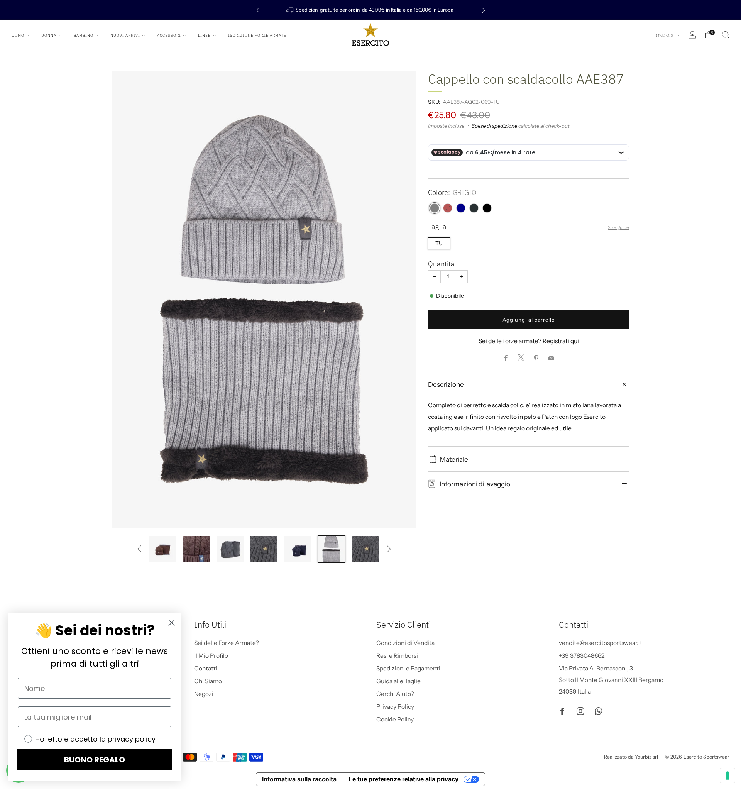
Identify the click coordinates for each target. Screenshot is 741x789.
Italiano (665, 35)
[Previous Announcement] (258, 10)
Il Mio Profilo (211, 655)
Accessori (169, 35)
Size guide (618, 227)
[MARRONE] (447, 208)
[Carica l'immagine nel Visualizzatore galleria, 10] (331, 549)
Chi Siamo (208, 681)
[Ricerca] (725, 35)
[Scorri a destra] (388, 549)
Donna (48, 35)
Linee (204, 35)
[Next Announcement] (484, 10)
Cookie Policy (395, 719)
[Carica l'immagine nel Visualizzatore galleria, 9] (298, 549)
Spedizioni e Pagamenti (408, 668)
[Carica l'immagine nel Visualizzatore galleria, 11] (365, 549)
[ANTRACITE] (474, 208)
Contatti (205, 668)
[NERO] (487, 208)
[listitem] (370, 9)
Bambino (83, 35)
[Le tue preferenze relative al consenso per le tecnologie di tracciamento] (727, 775)
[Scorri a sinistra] (139, 549)
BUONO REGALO (94, 759)
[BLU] (461, 208)
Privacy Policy (395, 706)
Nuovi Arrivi (125, 35)
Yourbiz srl (646, 757)
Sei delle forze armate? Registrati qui (529, 341)
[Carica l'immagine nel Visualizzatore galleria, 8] (264, 549)
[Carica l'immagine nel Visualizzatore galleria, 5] (163, 549)
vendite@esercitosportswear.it (600, 643)
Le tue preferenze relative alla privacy (403, 779)
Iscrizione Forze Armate (257, 35)
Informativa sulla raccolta (299, 779)
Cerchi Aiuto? (395, 694)
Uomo (18, 35)
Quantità (441, 263)
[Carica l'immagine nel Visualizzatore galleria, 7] (230, 549)
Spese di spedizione (494, 126)
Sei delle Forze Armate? (226, 643)
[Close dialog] (171, 623)
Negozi (203, 694)
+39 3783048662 (582, 655)
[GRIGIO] (434, 208)
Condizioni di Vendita (405, 643)
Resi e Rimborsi (397, 655)
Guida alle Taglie (398, 681)
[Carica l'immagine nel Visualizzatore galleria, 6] (196, 549)
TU (439, 243)
